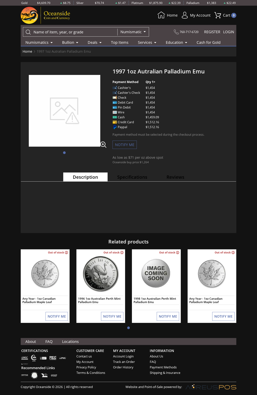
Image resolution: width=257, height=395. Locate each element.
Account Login (123, 356)
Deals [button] (92, 42)
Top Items (119, 42)
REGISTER (212, 31)
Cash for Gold (209, 42)
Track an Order (124, 362)
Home (172, 15)
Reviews (175, 177)
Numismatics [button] (37, 42)
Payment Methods (163, 367)
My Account (200, 15)
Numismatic (131, 31)
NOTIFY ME (124, 144)
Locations (70, 341)
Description (85, 177)
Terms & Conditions (90, 372)
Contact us (84, 356)
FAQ (49, 341)
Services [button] (145, 42)
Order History (123, 367)
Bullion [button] (68, 42)
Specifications (132, 177)
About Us (156, 356)
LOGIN (228, 31)
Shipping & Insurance (165, 372)
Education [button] (174, 42)
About (30, 341)
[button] (64, 152)
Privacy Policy (86, 367)
